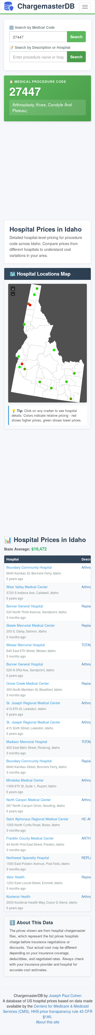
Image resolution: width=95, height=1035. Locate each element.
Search (76, 36)
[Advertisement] (47, 171)
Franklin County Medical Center (30, 838)
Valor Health (15, 876)
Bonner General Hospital (24, 605)
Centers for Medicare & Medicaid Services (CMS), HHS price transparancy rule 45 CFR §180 (47, 1011)
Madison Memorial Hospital (26, 741)
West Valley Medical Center (27, 586)
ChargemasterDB (45, 6)
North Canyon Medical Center (28, 799)
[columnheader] (41, 559)
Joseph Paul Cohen (65, 995)
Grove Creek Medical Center (27, 683)
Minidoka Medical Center (25, 780)
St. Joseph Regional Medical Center (33, 702)
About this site (47, 1021)
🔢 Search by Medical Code (32, 27)
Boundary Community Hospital (29, 567)
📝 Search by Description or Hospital (39, 47)
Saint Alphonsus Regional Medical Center (37, 818)
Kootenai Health (18, 896)
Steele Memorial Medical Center (30, 625)
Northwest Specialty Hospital (27, 857)
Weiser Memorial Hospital (25, 644)
